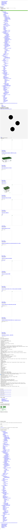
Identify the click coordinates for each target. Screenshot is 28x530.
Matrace (4, 487)
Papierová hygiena (7, 40)
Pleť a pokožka (5, 98)
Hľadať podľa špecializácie (5, 1)
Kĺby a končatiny (5, 97)
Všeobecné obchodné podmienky (5, 400)
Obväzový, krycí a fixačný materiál (7, 78)
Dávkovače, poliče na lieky (6, 87)
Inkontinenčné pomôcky (6, 77)
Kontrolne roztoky (6, 511)
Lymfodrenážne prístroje (6, 24)
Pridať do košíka (3, 165)
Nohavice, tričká (6, 46)
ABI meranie (5, 12)
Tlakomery (5, 29)
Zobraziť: (2, 138)
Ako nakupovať (3, 399)
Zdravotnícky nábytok (4, 485)
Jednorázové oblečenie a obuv (6, 464)
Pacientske (5, 466)
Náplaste (6, 81)
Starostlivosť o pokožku (6, 83)
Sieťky (6, 469)
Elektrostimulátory (5, 508)
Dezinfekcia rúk (6, 459)
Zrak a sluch (5, 101)
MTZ (3, 445)
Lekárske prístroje (4, 11)
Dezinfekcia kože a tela (7, 38)
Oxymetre (4, 446)
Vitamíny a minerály (5, 519)
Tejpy (5, 472)
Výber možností (3, 150)
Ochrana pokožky (7, 84)
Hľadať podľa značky (4, 2)
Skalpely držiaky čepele (7, 36)
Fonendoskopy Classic (6, 437)
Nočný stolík (5, 68)
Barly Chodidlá (5, 73)
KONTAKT (16, 522)
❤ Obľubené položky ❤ (4, 526)
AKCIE (5, 522)
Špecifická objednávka (4, 525)
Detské (4, 480)
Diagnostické (5, 56)
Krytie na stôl (7, 34)
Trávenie (4, 99)
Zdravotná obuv (6, 63)
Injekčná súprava (7, 44)
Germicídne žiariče (6, 20)
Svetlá (3, 489)
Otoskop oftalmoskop (6, 26)
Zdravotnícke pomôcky (4, 492)
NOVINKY (3, 522)
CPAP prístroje (4, 506)
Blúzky (5, 482)
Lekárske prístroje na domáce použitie (6, 505)
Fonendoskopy (5, 16)
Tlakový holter (6, 23)
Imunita (4, 516)
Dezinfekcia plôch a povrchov (8, 39)
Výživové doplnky (6, 100)
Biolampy (5, 86)
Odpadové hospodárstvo (6, 53)
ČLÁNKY (11, 522)
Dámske (4, 62)
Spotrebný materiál (4, 451)
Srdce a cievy (4, 518)
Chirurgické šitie (6, 455)
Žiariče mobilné (6, 440)
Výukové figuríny (5, 72)
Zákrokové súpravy (6, 456)
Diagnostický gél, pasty (6, 32)
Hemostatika (6, 49)
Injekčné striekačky (6, 463)
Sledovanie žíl (5, 28)
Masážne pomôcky (6, 93)
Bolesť (4, 96)
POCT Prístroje (6, 13)
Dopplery (5, 14)
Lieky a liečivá (3, 515)
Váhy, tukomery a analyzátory (7, 31)
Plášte (5, 47)
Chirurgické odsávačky (7, 57)
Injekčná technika (5, 42)
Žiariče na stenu (6, 21)
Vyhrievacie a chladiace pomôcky (7, 85)
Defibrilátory (4, 433)
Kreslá (4, 66)
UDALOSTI (8, 522)
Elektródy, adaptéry (6, 435)
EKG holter (5, 442)
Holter (3, 441)
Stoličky (4, 69)
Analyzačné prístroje (5, 432)
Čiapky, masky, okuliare (7, 45)
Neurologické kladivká (5, 479)
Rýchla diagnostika (5, 474)
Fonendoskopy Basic (7, 17)
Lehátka (4, 67)
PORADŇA (13, 522)
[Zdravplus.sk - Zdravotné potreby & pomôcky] (2, 427)
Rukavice (5, 54)
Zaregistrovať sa (3, 527)
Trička (5, 484)
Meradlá (4, 58)
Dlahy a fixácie (5, 76)
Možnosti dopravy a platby (4, 398)
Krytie (5, 51)
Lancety (6, 91)
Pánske (4, 64)
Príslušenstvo (6, 19)
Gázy (5, 468)
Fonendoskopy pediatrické (7, 438)
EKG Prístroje (5, 15)
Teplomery (5, 95)
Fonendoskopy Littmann (7, 18)
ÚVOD (1, 522)
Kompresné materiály (7, 50)
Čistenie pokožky (6, 503)
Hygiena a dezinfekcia (6, 37)
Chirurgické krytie (6, 453)
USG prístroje (4, 450)
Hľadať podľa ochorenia (4, 524)
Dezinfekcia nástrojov (6, 458)
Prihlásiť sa (3, 4)
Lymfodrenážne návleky (7, 25)
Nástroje (3, 55)
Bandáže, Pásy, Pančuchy (6, 493)
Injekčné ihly (6, 43)
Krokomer (4, 443)
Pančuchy (6, 75)
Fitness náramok (5, 89)
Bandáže (5, 494)
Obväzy (6, 52)
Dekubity (5, 88)
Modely (4, 71)
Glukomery (5, 90)
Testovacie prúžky (6, 510)
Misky (4, 59)
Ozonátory (5, 27)
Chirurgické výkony (6, 33)
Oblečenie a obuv (4, 60)
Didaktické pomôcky (4, 70)
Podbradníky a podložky (7, 461)
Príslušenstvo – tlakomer (7, 30)
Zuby (3, 521)
